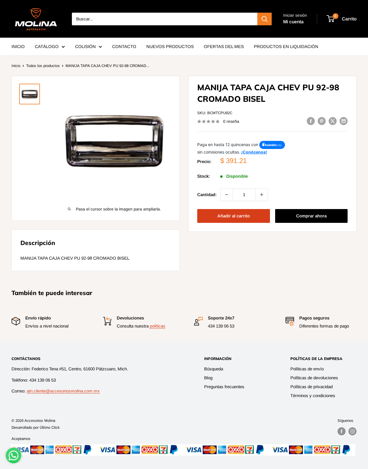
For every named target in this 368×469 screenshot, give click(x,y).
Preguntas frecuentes (224, 386)
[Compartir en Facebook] (311, 121)
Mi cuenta (293, 21)
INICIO (18, 46)
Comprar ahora (311, 215)
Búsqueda (213, 368)
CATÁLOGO (47, 46)
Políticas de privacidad (311, 386)
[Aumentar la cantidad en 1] (262, 195)
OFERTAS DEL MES (224, 46)
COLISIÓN (85, 46)
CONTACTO (124, 46)
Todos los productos (43, 66)
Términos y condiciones (312, 395)
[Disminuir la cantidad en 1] (227, 195)
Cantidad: (207, 194)
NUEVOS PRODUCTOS (170, 46)
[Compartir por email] (344, 121)
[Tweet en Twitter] (333, 121)
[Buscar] (264, 19)
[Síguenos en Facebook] (342, 431)
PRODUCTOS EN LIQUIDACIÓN (286, 46)
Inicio (16, 66)
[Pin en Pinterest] (322, 121)
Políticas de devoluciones (314, 377)
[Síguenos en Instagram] (352, 431)
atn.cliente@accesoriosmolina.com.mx (63, 390)
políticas (157, 325)
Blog (208, 377)
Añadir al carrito (233, 215)
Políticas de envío (307, 368)
